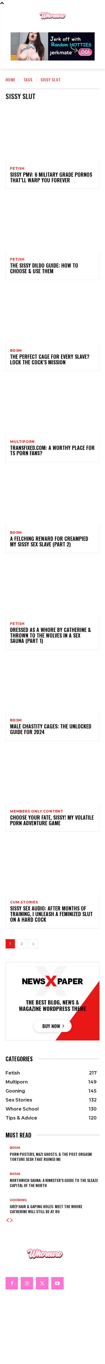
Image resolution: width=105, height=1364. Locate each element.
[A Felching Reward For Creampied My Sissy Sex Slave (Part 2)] (52, 497)
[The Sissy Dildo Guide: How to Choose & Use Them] (52, 224)
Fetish (17, 168)
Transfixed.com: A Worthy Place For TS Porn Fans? (52, 450)
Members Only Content (36, 811)
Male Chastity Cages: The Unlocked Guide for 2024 (50, 729)
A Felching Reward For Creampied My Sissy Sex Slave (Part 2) (49, 541)
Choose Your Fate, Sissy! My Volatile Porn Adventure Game (52, 820)
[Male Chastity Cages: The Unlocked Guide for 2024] (52, 684)
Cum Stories (24, 902)
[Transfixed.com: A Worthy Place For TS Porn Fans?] (52, 406)
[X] (42, 1283)
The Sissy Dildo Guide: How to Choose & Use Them (44, 268)
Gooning (18, 1200)
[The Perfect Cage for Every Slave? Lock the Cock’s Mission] (52, 315)
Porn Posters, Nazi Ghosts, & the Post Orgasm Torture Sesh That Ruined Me (51, 1156)
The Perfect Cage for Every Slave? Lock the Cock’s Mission (49, 359)
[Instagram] (27, 1283)
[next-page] (33, 943)
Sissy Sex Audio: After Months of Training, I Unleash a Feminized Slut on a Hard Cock (51, 914)
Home (10, 79)
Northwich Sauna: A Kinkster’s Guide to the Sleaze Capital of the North (54, 1182)
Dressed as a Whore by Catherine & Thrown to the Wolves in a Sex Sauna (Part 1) (50, 635)
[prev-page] (8, 1220)
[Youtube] (57, 1283)
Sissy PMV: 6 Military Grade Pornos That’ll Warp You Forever (51, 177)
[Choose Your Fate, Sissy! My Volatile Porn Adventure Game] (52, 776)
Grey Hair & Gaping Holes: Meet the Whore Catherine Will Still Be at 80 (46, 1208)
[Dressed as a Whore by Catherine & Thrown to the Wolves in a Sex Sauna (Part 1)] (52, 588)
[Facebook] (12, 1283)
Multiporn (22, 441)
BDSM (16, 350)
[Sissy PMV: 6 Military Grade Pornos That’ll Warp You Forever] (52, 133)
